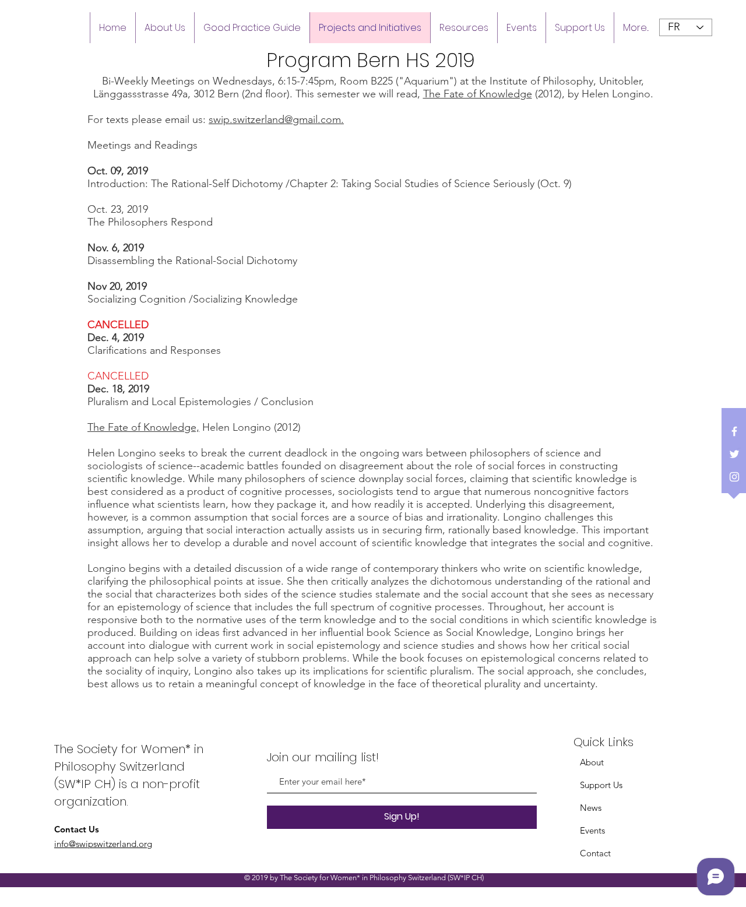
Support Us (601, 784)
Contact (595, 853)
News (590, 807)
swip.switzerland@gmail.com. (276, 119)
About (592, 762)
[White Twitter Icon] (734, 454)
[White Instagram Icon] (734, 476)
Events (592, 830)
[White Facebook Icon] (734, 431)
